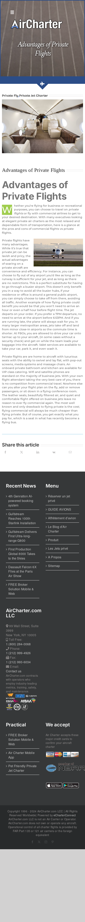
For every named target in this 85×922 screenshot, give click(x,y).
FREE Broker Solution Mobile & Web (21, 589)
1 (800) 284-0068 (18, 644)
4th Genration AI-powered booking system (20, 500)
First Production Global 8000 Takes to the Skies (21, 553)
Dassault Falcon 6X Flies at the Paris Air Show (22, 571)
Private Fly (10, 95)
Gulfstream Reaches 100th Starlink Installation (22, 518)
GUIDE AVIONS (59, 509)
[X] (21, 457)
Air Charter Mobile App (21, 755)
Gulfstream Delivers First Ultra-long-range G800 (22, 536)
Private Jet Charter (33, 95)
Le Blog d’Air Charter (57, 529)
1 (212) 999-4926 (18, 653)
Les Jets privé (58, 548)
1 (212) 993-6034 (18, 662)
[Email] (70, 457)
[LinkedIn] (37, 457)
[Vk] (53, 457)
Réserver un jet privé (59, 498)
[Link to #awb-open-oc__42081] (41, 12)
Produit (53, 540)
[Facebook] (5, 457)
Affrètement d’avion (62, 518)
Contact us (13, 671)
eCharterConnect (65, 815)
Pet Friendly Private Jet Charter (22, 768)
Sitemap (54, 566)
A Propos (54, 557)
